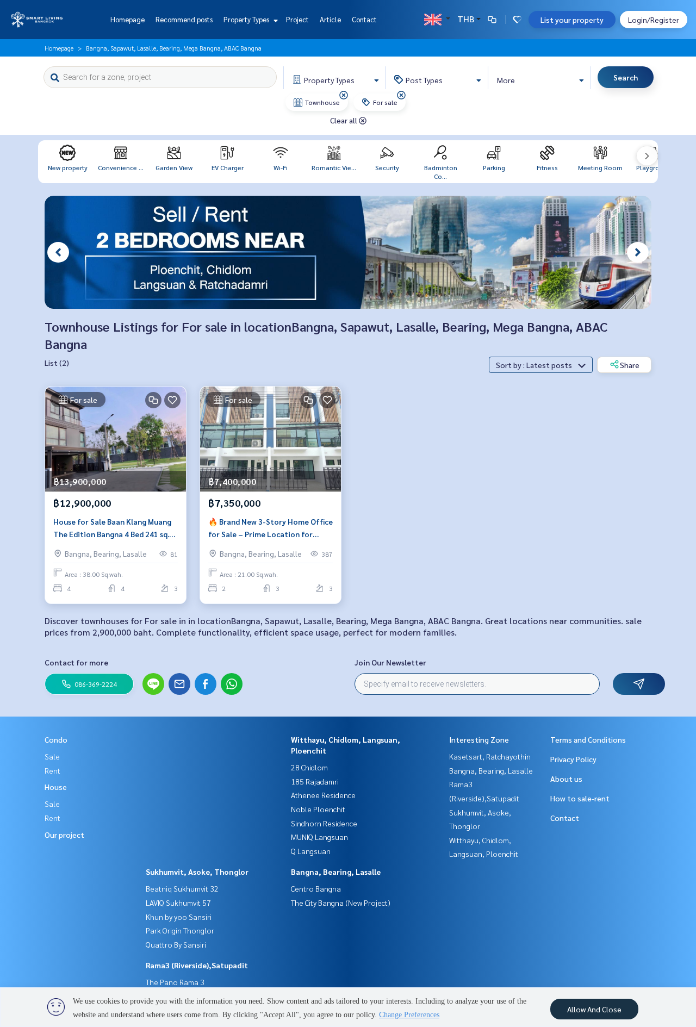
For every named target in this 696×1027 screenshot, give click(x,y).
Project (297, 19)
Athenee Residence (323, 795)
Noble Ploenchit (318, 809)
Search (625, 77)
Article (330, 19)
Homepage (127, 19)
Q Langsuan (311, 851)
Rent (52, 770)
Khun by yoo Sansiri (179, 917)
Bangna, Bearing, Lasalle (336, 871)
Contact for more (76, 662)
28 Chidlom (309, 767)
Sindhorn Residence (324, 823)
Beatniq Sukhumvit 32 (182, 888)
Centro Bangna (316, 888)
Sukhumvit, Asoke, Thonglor (197, 871)
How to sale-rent (580, 798)
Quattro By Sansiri (176, 944)
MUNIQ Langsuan (319, 837)
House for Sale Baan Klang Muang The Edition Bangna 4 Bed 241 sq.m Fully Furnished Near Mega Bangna (114, 528)
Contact (364, 19)
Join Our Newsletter (390, 662)
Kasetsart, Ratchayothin (490, 756)
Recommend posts (184, 19)
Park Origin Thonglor (180, 930)
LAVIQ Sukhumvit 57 (178, 902)
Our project (64, 834)
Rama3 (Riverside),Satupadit (197, 965)
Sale (52, 756)
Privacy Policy (573, 759)
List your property (572, 19)
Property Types (247, 19)
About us (566, 778)
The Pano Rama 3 (175, 982)
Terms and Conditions (588, 739)
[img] (343, 95)
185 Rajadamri (315, 781)
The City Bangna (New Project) (340, 902)
